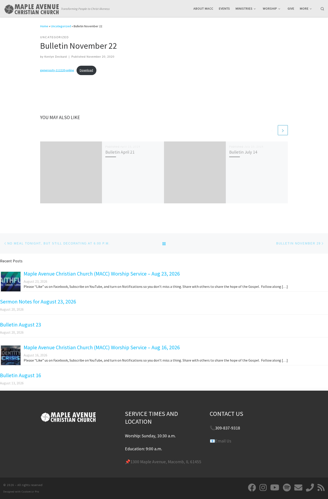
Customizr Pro (30, 491)
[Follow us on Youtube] (274, 488)
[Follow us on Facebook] (252, 488)
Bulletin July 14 (243, 152)
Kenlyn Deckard (55, 56)
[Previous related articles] (272, 130)
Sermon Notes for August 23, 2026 (38, 301)
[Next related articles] (283, 130)
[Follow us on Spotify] (287, 488)
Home (44, 26)
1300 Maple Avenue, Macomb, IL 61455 (165, 461)
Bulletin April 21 (120, 152)
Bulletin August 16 (20, 375)
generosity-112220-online (57, 70)
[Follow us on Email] (298, 488)
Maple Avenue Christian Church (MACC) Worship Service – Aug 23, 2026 (102, 273)
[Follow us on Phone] (310, 488)
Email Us (223, 441)
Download (86, 70)
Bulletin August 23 (20, 324)
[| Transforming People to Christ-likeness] (31, 8)
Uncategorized (61, 26)
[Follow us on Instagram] (263, 488)
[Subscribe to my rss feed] (321, 488)
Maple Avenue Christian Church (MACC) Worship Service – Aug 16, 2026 (102, 347)
